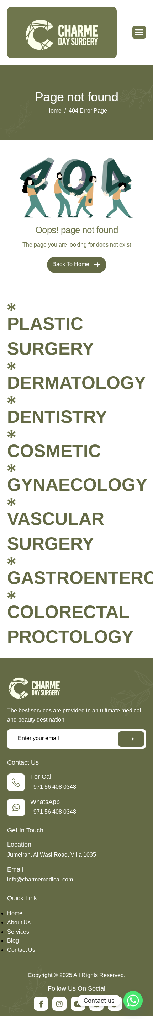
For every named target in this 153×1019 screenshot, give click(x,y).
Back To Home (71, 264)
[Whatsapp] (133, 1000)
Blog (13, 941)
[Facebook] (41, 1004)
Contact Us (21, 950)
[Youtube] (78, 1004)
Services (18, 932)
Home (14, 913)
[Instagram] (59, 1004)
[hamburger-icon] (139, 32)
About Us (19, 923)
